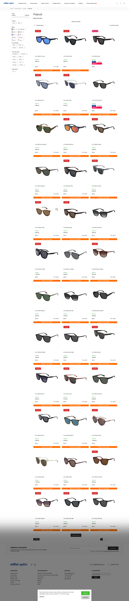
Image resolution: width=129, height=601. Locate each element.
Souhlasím (85, 593)
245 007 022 (115, 564)
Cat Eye (15, 59)
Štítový (21, 59)
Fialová (15, 40)
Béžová (15, 37)
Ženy (15, 22)
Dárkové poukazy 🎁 (15, 584)
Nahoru (37, 539)
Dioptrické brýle (14, 573)
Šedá (21, 34)
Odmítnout (85, 597)
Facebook (32, 565)
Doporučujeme (40, 25)
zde (68, 593)
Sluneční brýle (13, 575)
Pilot (21, 62)
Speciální (15, 64)
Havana (15, 31)
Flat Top (22, 64)
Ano (14, 71)
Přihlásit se (113, 548)
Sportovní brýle (13, 576)
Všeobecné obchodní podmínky (44, 573)
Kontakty (39, 580)
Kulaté (21, 56)
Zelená (21, 40)
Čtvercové (24, 53)
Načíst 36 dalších (76, 535)
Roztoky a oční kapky (15, 580)
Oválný (20, 44)
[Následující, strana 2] (104, 539)
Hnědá (21, 31)
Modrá (15, 34)
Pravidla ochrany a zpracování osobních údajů (47, 575)
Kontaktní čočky (13, 578)
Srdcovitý (22, 47)
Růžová (21, 37)
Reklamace (39, 578)
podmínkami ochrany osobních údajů (110, 551)
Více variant (56, 66)
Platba (38, 584)
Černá (15, 29)
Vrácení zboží (40, 576)
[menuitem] (22, 3)
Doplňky (12, 582)
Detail (36, 66)
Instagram (35, 565)
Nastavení (42, 596)
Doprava (39, 582)
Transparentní (22, 29)
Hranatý (15, 47)
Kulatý (15, 44)
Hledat (95, 577)
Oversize (15, 62)
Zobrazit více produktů (76, 21)
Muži (20, 22)
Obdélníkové (16, 53)
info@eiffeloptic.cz (98, 564)
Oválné (15, 56)
